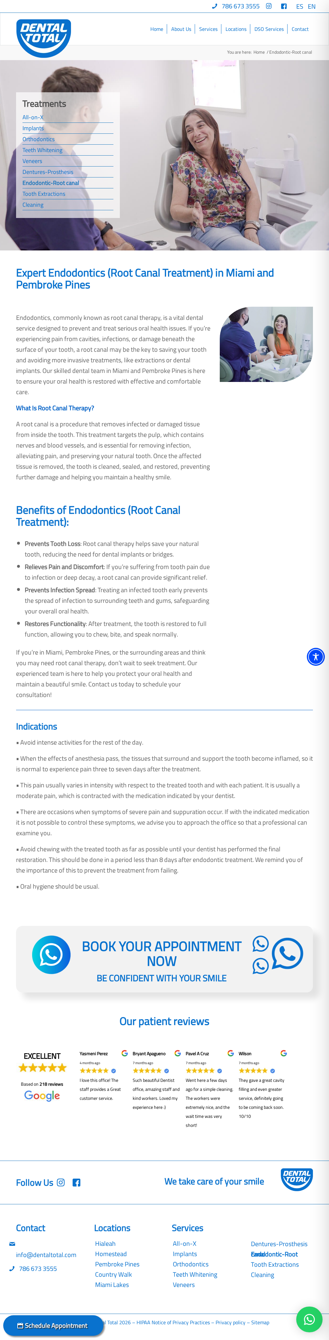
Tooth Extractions (43, 193)
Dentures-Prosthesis (47, 172)
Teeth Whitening (42, 150)
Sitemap (260, 1322)
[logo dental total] (43, 38)
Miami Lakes (112, 1285)
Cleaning (32, 204)
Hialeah (105, 1243)
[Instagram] (78, 1182)
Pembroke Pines (117, 1264)
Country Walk (113, 1274)
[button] (309, 1319)
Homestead (111, 1254)
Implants (33, 128)
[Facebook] (62, 1182)
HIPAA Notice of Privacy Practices (173, 1322)
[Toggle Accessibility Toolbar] (315, 656)
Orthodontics (38, 139)
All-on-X (32, 117)
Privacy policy (230, 1322)
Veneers (32, 161)
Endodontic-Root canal (50, 182)
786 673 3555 (37, 1268)
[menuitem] (236, 6)
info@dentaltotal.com (46, 1255)
